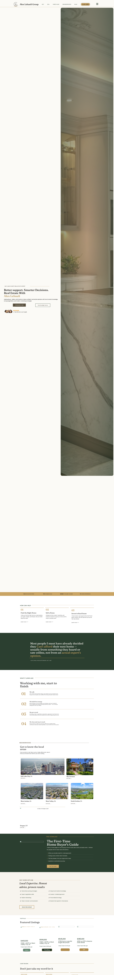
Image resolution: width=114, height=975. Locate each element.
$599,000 (43, 940)
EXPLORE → (23, 778)
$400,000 (24, 941)
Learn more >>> (24, 622)
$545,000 (62, 939)
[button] (26, 950)
